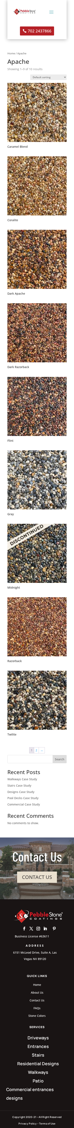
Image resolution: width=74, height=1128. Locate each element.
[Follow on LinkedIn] (45, 928)
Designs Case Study (20, 792)
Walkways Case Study (22, 779)
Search (59, 759)
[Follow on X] (31, 928)
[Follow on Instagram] (38, 928)
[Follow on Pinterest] (54, 928)
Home (11, 53)
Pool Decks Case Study (22, 798)
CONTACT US (37, 877)
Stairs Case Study (19, 785)
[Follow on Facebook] (24, 928)
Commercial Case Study (23, 804)
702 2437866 (39, 31)
